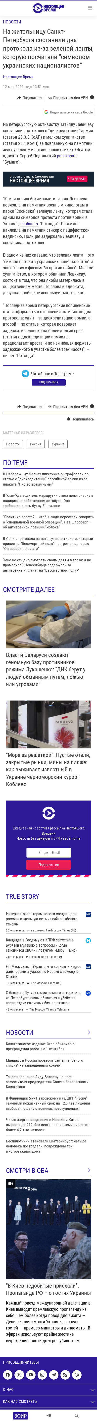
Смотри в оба (27, 1171)
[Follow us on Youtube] (31, 1375)
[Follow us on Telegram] (53, 1375)
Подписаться (48, 382)
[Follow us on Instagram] (42, 1375)
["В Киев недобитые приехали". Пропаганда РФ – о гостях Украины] (48, 1229)
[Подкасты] (77, 1375)
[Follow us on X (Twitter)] (19, 1375)
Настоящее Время (18, 76)
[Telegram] (48, 1416)
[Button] (29, 98)
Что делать (77, 179)
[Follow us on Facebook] (7, 1375)
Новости (12, 21)
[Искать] (76, 1416)
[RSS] (65, 1375)
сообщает (29, 223)
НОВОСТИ (19, 1033)
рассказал (66, 155)
